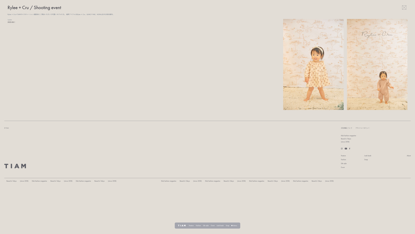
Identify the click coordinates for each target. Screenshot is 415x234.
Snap (366, 159)
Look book (367, 155)
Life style (344, 163)
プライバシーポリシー (362, 128)
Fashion (343, 159)
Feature (343, 155)
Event (343, 167)
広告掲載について (346, 128)
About (409, 155)
